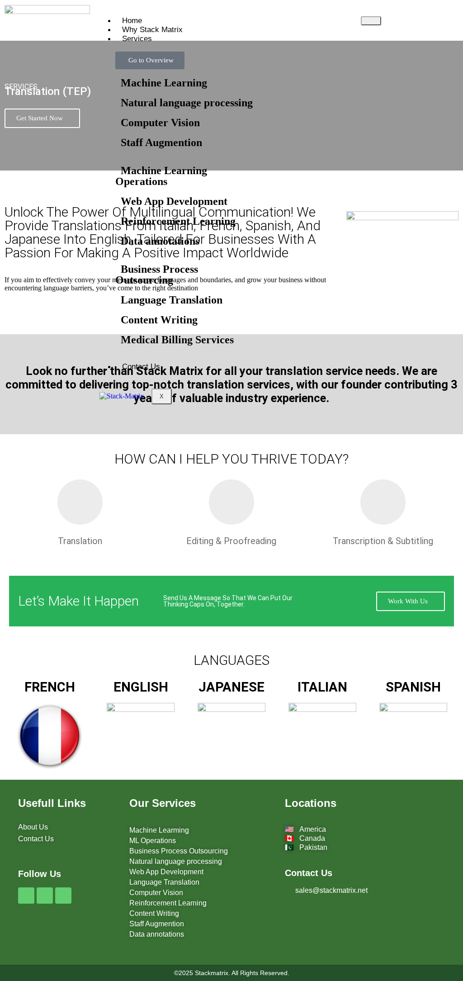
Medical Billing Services (174, 340)
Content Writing (156, 320)
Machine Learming (159, 830)
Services (137, 38)
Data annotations (157, 241)
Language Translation (168, 300)
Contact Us (141, 366)
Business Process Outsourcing (156, 274)
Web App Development (171, 201)
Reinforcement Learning (175, 221)
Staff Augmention (158, 142)
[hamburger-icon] (371, 20)
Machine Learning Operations (161, 176)
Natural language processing (184, 103)
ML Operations (152, 840)
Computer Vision (157, 122)
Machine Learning (161, 83)
